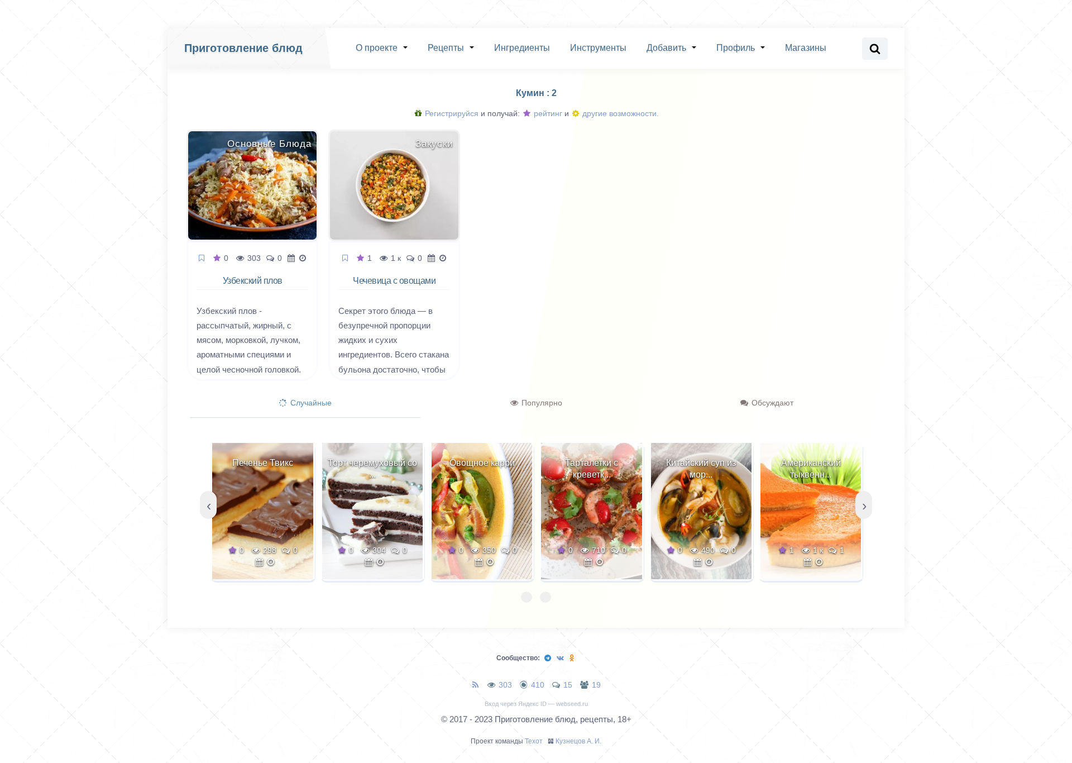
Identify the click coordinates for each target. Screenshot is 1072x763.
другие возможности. (619, 113)
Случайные (310, 402)
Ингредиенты (522, 48)
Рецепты (446, 48)
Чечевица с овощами (394, 280)
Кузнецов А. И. (578, 741)
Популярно (540, 402)
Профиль (735, 48)
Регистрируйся (450, 113)
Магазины (805, 48)
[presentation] (208, 505)
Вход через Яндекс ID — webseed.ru (536, 703)
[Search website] (875, 48)
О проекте (377, 48)
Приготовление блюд (243, 48)
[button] (526, 597)
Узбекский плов (253, 280)
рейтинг (547, 113)
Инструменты (598, 48)
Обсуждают (771, 402)
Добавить (666, 48)
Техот (534, 741)
